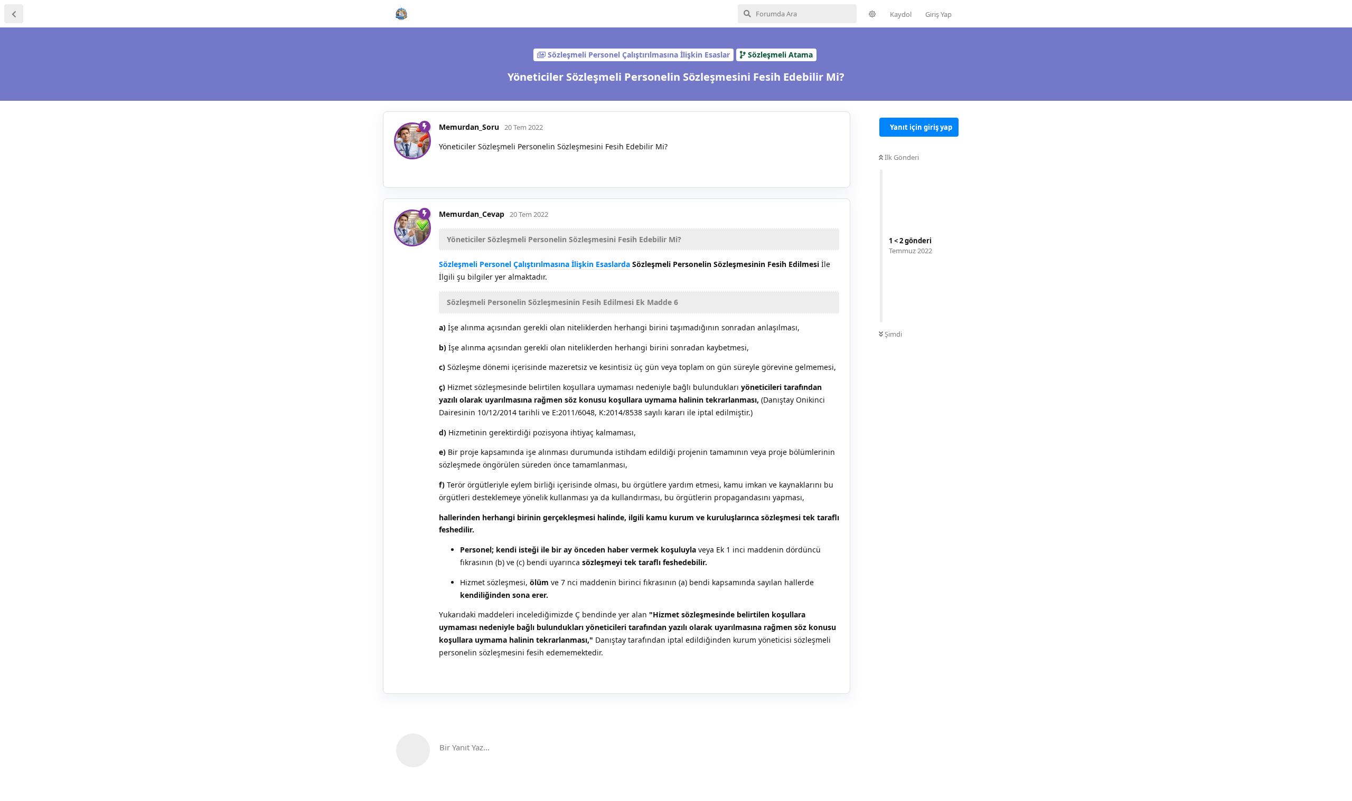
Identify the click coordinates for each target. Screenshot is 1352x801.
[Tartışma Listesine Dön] (13, 13)
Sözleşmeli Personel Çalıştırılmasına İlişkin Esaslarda (534, 264)
